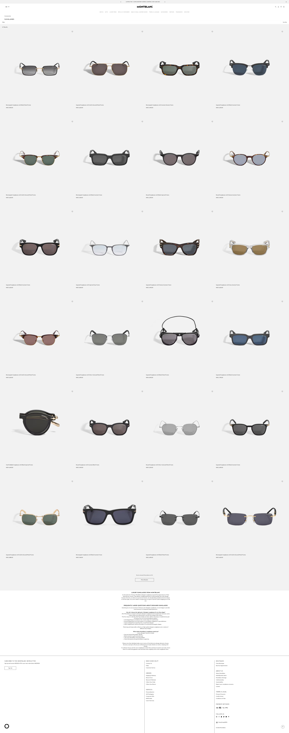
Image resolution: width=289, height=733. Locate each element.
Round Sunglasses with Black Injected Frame (157, 195)
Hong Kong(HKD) (222, 722)
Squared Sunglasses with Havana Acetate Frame (158, 285)
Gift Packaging (150, 694)
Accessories (164, 12)
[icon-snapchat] (221, 716)
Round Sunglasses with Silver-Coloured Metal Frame (159, 464)
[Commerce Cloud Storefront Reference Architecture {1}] (145, 6)
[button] (278, 6)
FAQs (147, 665)
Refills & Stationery (124, 12)
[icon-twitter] (223, 716)
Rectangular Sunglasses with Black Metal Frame (18, 105)
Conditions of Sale (220, 698)
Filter (3, 22)
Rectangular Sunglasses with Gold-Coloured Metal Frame (21, 195)
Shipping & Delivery (151, 675)
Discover (186, 12)
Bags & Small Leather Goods (139, 12)
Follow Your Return (151, 684)
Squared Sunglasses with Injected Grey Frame (88, 285)
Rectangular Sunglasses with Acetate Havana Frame (159, 105)
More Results (144, 579)
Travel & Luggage (154, 12)
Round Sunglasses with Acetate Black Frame (87, 464)
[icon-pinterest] (228, 716)
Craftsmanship (220, 679)
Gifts (106, 12)
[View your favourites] (281, 7)
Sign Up (10, 668)
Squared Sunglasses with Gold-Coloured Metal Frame (90, 105)
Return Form (149, 677)
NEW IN (101, 12)
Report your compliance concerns (224, 684)
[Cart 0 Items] (283, 7)
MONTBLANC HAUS (221, 675)
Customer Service (150, 667)
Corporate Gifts (150, 696)
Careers (218, 686)
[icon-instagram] (216, 716)
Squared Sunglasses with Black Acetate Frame (228, 105)
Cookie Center (219, 696)
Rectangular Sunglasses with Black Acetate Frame (89, 195)
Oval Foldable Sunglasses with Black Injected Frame (19, 464)
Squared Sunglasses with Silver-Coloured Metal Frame (90, 374)
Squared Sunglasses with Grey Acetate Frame (228, 285)
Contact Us (149, 663)
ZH (8, 6)
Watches (171, 12)
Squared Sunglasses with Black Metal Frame (157, 374)
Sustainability (219, 682)
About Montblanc (220, 673)
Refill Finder (149, 698)
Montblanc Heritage (221, 677)
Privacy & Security (220, 694)
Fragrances (179, 12)
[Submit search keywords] (275, 7)
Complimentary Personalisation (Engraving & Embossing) (143, 1)
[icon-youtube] (226, 716)
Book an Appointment (222, 665)
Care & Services (150, 700)
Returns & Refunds (151, 679)
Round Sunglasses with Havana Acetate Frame (228, 195)
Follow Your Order (150, 682)
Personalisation (150, 692)
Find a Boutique (220, 663)
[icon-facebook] (219, 716)
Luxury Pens (113, 12)
